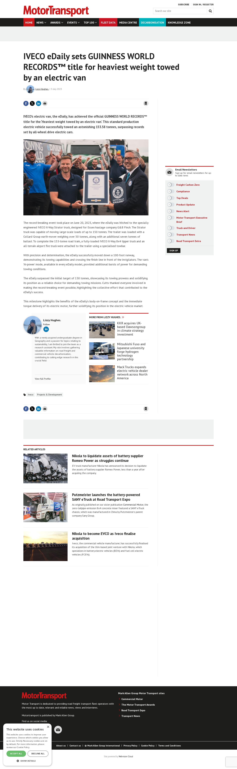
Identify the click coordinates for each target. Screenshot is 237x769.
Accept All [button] (16, 753)
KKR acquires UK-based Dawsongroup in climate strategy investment (131, 328)
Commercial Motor (133, 504)
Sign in (107, 97)
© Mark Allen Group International (102, 745)
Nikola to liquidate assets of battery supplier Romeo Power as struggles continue (107, 458)
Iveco (30, 394)
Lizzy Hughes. (42, 89)
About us (61, 745)
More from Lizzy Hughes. (105, 317)
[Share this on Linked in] (38, 103)
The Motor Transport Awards (138, 704)
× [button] (48, 727)
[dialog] (27, 745)
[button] (27, 761)
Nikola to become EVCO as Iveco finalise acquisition (104, 536)
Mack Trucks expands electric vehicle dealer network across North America (132, 372)
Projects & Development (49, 394)
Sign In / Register (203, 4)
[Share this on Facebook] (26, 103)
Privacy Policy (130, 745)
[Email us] (58, 730)
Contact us (75, 745)
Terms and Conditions (169, 745)
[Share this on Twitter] (32, 103)
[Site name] (56, 15)
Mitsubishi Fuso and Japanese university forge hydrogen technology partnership (131, 351)
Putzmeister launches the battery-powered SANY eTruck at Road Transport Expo (106, 497)
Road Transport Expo (133, 710)
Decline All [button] (37, 753)
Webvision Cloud (126, 756)
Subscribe (183, 4)
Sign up (173, 250)
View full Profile (43, 378)
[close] (148, 97)
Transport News (130, 716)
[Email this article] (44, 103)
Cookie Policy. (23, 747)
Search (211, 10)
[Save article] (145, 103)
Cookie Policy (147, 745)
